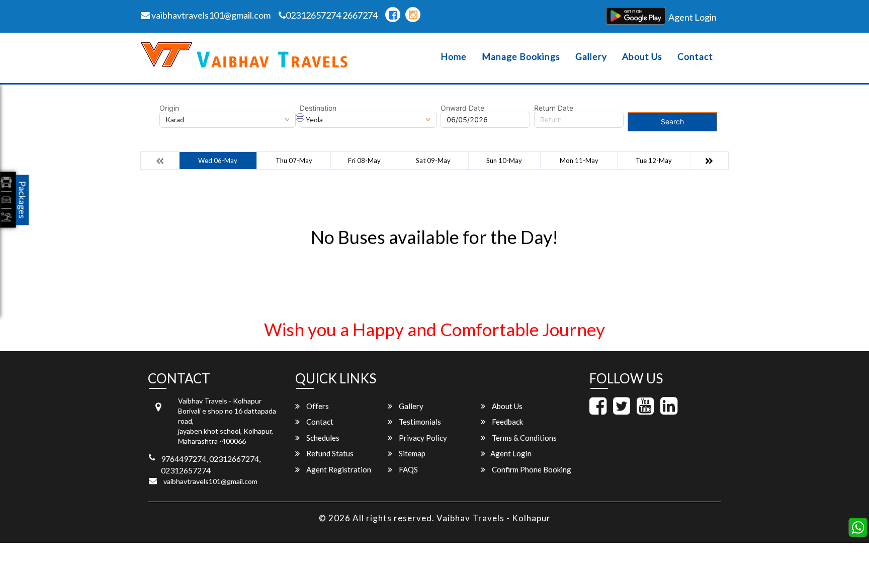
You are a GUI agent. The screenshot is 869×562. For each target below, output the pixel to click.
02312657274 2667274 (332, 15)
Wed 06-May (217, 160)
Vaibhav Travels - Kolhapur (494, 518)
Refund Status (329, 453)
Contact (695, 56)
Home (454, 56)
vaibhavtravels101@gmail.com (210, 15)
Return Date (553, 108)
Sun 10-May (504, 160)
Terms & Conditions (523, 437)
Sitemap (411, 453)
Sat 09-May (433, 160)
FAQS (407, 469)
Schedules (322, 437)
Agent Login (692, 17)
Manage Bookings (521, 56)
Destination (318, 108)
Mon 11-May (579, 160)
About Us (642, 56)
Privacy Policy (422, 437)
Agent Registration (338, 469)
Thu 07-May (294, 160)
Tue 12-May (654, 160)
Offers (317, 406)
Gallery (591, 56)
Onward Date (462, 108)
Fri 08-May (364, 160)
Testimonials (419, 421)
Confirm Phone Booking (530, 469)
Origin (169, 108)
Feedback (506, 421)
